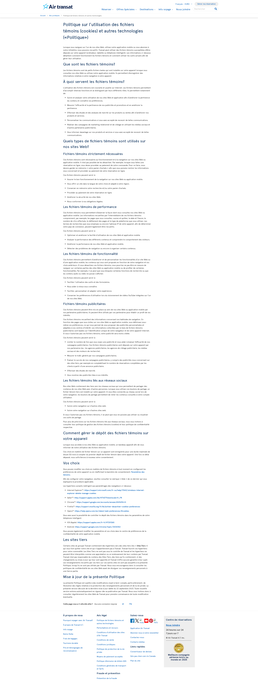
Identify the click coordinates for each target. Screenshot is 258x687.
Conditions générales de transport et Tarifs (111, 667)
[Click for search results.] (216, 9)
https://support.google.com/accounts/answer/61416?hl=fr (101, 502)
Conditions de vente (105, 640)
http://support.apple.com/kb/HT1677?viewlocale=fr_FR (98, 497)
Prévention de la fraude (107, 678)
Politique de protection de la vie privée (110, 650)
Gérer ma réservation (206, 4)
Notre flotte (68, 634)
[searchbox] (205, 9)
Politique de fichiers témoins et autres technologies (110, 622)
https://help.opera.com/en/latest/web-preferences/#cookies (102, 511)
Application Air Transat (140, 628)
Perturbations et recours (107, 627)
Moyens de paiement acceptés (110, 656)
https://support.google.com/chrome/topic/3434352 (98, 526)
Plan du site (135, 660)
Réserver (106, 9)
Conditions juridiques (106, 644)
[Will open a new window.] (132, 621)
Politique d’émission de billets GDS (111, 661)
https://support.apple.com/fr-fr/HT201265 (96, 522)
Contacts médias (137, 642)
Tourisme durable (70, 643)
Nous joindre (183, 9)
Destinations (146, 9)
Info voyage (164, 9)
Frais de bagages (70, 638)
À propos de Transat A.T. (73, 625)
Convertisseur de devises (141, 651)
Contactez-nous (137, 637)
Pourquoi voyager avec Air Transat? (78, 620)
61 (123, 604)
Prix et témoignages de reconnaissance (73, 649)
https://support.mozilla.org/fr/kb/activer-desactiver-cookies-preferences (108, 506)
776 (130, 604)
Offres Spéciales (125, 9)
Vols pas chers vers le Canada (142, 656)
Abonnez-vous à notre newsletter (144, 632)
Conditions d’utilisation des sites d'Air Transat (111, 634)
